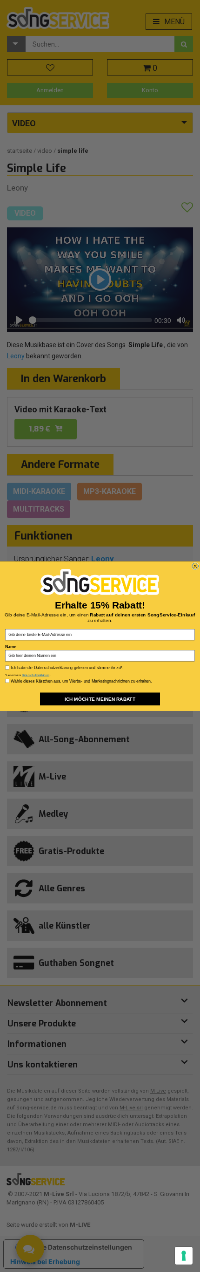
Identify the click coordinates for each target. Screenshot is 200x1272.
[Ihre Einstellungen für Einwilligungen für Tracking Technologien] (184, 1256)
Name (10, 646)
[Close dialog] (195, 566)
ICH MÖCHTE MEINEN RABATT (100, 699)
